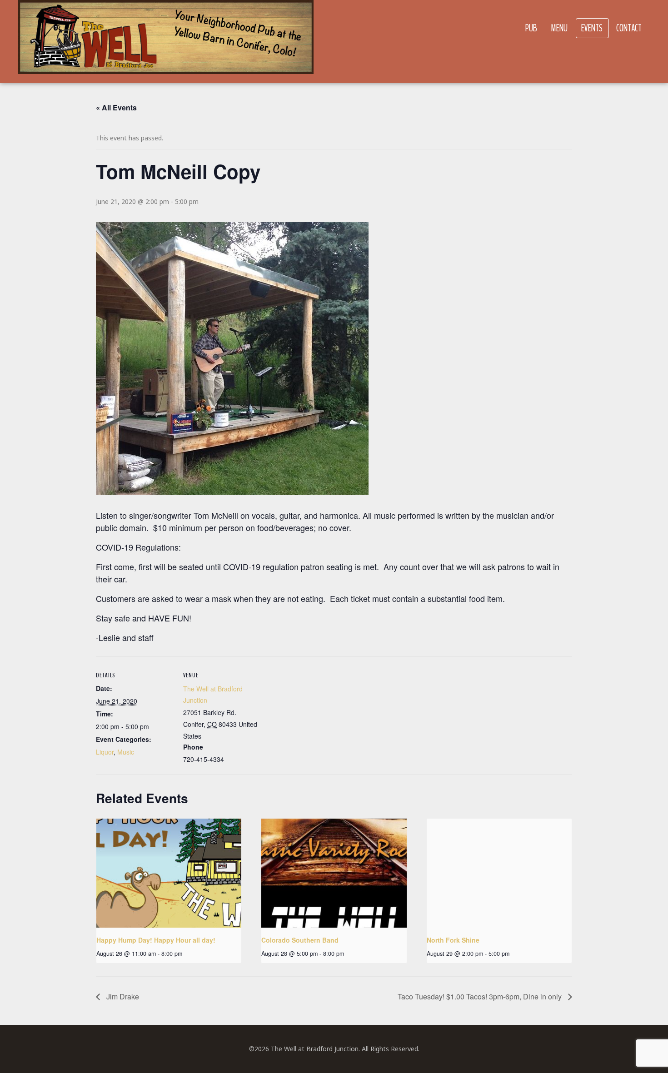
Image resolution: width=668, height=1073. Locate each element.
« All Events (116, 107)
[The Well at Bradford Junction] (166, 41)
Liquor (105, 751)
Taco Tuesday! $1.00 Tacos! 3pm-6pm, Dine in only (480, 996)
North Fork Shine (453, 939)
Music (125, 751)
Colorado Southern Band (300, 939)
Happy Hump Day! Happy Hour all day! (155, 939)
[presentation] (168, 873)
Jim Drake (122, 996)
